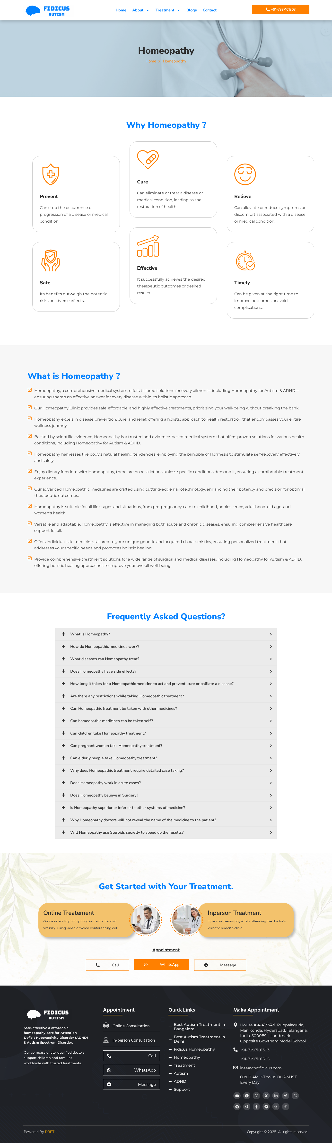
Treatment (165, 10)
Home (121, 10)
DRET (49, 1131)
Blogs (191, 10)
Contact (210, 10)
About (137, 10)
